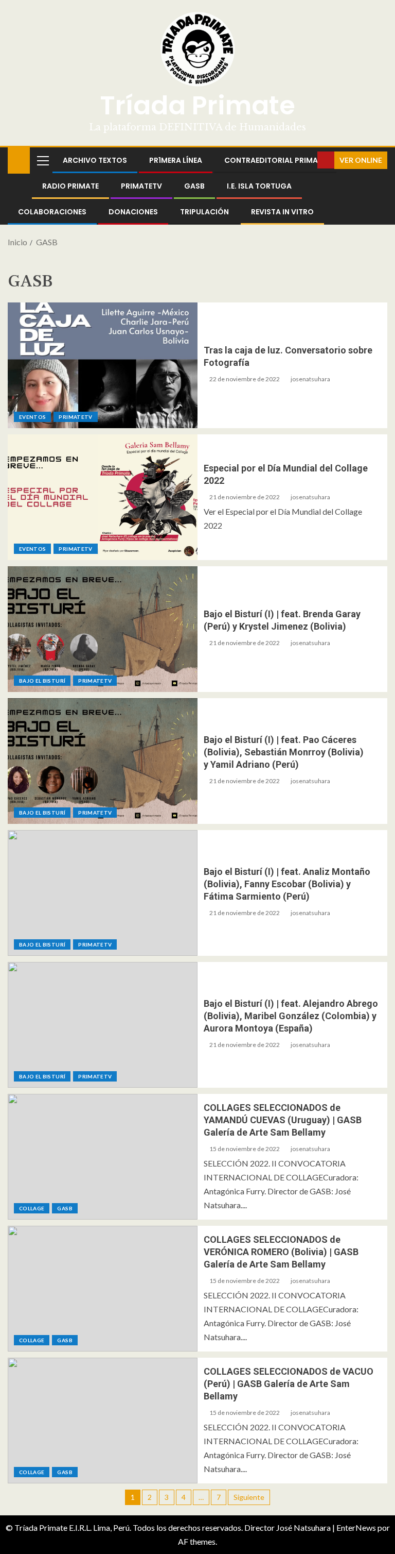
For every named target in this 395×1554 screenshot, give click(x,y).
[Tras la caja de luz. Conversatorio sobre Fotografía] (103, 365)
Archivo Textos (95, 160)
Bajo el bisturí (42, 681)
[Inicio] (19, 159)
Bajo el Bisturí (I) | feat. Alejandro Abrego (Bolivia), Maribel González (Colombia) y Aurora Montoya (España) (291, 1016)
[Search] (308, 160)
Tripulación (204, 212)
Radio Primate (70, 186)
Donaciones (133, 212)
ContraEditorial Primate (275, 160)
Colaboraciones (52, 212)
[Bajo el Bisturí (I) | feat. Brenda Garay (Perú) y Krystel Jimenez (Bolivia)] (103, 629)
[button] (42, 160)
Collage (31, 1208)
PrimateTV (141, 186)
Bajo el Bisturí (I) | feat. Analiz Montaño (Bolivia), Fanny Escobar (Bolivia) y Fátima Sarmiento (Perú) (287, 884)
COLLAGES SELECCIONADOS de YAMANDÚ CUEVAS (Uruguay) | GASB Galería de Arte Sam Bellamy (283, 1120)
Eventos (32, 417)
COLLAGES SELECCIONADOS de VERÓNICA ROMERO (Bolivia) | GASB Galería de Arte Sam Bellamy (281, 1252)
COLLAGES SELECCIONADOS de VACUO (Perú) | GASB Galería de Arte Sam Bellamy (288, 1383)
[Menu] (42, 160)
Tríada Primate (197, 105)
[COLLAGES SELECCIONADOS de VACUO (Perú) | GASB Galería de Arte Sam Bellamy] (103, 1420)
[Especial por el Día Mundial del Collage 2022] (103, 497)
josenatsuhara (310, 379)
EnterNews (356, 1527)
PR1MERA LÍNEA (175, 160)
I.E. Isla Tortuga (259, 186)
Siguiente (249, 1497)
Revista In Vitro (282, 212)
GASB (194, 186)
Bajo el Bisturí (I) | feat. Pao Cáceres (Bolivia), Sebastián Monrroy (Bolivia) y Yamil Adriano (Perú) (284, 752)
